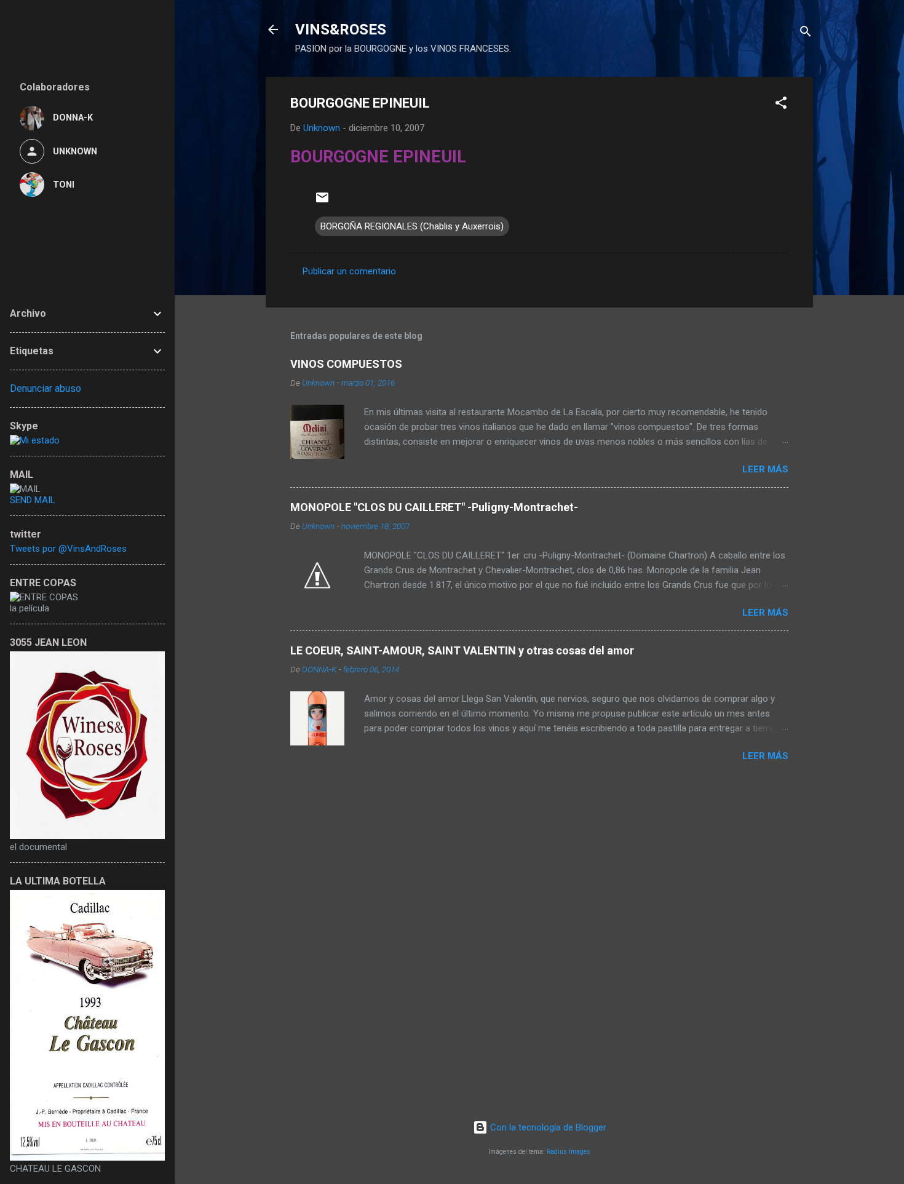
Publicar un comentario (349, 271)
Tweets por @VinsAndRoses (68, 548)
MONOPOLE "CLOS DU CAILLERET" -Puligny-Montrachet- (434, 507)
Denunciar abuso (45, 388)
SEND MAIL (32, 500)
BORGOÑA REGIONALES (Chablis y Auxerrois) (412, 226)
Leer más (765, 469)
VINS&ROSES (340, 29)
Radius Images (568, 1152)
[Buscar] (805, 33)
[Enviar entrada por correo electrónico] (322, 201)
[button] (781, 104)
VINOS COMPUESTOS (346, 363)
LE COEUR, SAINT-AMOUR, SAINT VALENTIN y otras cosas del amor (462, 650)
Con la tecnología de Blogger (547, 1127)
